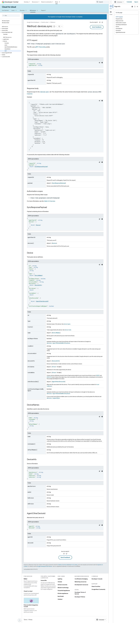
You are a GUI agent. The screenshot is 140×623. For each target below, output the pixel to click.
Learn (13, 10)
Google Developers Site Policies (44, 566)
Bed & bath (61, 596)
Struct (54, 366)
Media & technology (63, 587)
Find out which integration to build (31, 605)
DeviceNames (38, 275)
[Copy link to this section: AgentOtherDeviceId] (47, 514)
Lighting (60, 579)
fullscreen (135, 7)
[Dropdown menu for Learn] (16, 10)
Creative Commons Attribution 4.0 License (67, 564)
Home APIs (44, 580)
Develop (26, 2)
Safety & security (62, 584)
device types (67, 324)
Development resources (81, 584)
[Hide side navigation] (19, 620)
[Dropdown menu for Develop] (26, 10)
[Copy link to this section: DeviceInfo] (38, 460)
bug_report (132, 7)
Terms (25, 619)
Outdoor (60, 599)
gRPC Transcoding (40, 47)
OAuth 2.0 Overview (49, 201)
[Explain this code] (99, 62)
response (29, 94)
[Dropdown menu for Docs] (60, 2)
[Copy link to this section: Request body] (39, 52)
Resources (35, 2)
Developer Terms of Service (80, 593)
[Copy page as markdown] (59, 26)
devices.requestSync (53, 398)
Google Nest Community (98, 589)
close (137, 7)
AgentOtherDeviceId (42, 301)
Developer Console (97, 579)
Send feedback (96, 27)
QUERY (98, 375)
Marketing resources (80, 581)
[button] (10, 29)
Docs (56, 2)
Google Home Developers (33, 22)
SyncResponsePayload (41, 166)
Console (129, 2)
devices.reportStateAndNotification (58, 343)
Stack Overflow (96, 586)
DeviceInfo (38, 285)
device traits (68, 330)
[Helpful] (100, 22)
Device (38, 225)
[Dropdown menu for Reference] (38, 10)
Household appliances (64, 590)
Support (43, 10)
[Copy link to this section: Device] (34, 253)
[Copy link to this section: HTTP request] (39, 40)
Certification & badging (81, 579)
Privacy (30, 619)
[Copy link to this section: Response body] (40, 89)
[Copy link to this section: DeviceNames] (40, 405)
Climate (60, 581)
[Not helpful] (102, 22)
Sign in (136, 2)
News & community (46, 2)
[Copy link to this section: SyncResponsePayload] (48, 207)
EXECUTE (49, 377)
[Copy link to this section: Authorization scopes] (44, 191)
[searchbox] (11, 15)
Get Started (5, 10)
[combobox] (104, 1)
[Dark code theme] (102, 62)
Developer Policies (80, 597)
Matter (25, 579)
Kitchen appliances (63, 593)
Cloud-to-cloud (9, 7)
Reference (33, 10)
